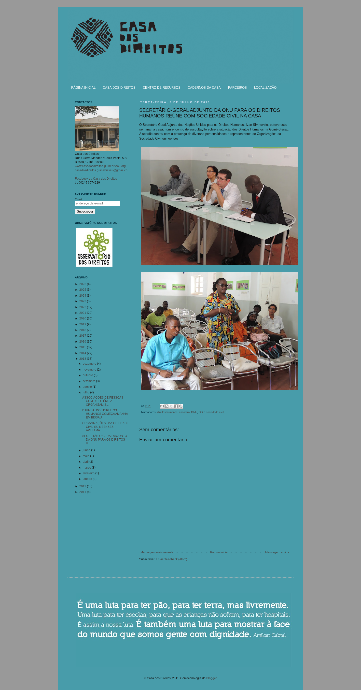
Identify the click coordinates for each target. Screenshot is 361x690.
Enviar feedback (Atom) (171, 559)
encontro (184, 412)
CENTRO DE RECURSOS (161, 87)
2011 (83, 492)
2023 (83, 301)
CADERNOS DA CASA (204, 87)
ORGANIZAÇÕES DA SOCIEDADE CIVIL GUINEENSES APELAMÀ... (105, 426)
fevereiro (89, 473)
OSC (202, 412)
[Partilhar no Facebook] (176, 406)
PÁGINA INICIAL (83, 87)
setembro (89, 381)
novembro (90, 369)
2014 (83, 353)
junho (87, 450)
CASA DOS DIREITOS (119, 87)
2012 (83, 486)
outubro (88, 375)
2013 (83, 358)
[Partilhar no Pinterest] (180, 406)
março (87, 467)
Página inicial (219, 552)
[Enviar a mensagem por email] (162, 406)
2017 (83, 335)
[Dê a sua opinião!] (166, 406)
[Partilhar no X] (171, 406)
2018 (83, 330)
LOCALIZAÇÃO (265, 87)
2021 (83, 313)
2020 (83, 318)
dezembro (90, 363)
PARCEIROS (237, 87)
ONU (194, 412)
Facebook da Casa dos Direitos (96, 178)
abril (86, 461)
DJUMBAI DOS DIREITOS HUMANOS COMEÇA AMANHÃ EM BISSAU (105, 414)
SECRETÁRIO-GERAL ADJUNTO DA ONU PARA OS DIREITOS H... (104, 439)
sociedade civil (214, 412)
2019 (83, 324)
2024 (83, 295)
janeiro (88, 479)
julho (86, 392)
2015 (83, 347)
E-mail (78, 199)
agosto (88, 386)
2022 (83, 307)
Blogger (211, 678)
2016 (83, 341)
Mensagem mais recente (156, 552)
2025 (83, 289)
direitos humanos (167, 412)
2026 (83, 284)
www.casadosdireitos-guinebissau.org (100, 166)
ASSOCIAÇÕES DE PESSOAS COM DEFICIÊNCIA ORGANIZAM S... (102, 401)
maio (86, 456)
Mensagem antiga (277, 552)
